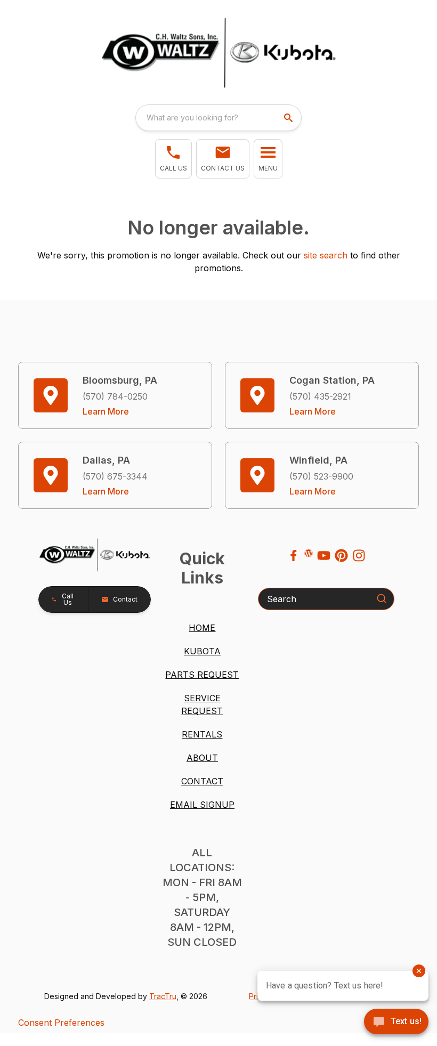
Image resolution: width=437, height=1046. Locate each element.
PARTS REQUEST (202, 674)
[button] (173, 159)
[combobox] (218, 118)
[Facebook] (293, 555)
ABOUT (202, 757)
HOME (202, 627)
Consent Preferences (61, 1022)
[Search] (381, 598)
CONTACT (202, 781)
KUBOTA (202, 651)
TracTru (162, 996)
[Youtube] (323, 555)
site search (325, 255)
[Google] (308, 553)
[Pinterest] (341, 555)
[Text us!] (396, 1022)
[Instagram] (359, 555)
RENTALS (202, 734)
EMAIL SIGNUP (202, 804)
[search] (289, 118)
